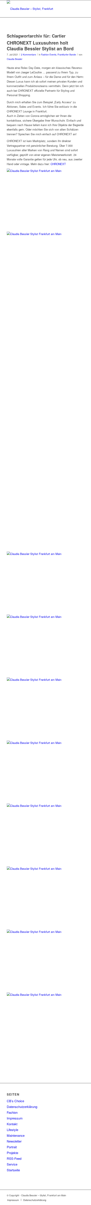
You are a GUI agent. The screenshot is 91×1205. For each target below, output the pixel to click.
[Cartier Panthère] (45, 615)
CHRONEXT (58, 164)
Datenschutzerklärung (22, 1106)
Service (12, 1164)
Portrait (12, 1147)
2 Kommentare (28, 54)
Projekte (12, 1152)
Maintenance (16, 1135)
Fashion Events (48, 54)
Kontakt (12, 1124)
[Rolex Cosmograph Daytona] (45, 992)
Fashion (12, 1112)
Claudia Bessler (14, 59)
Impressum (15, 1118)
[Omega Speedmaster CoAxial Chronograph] (45, 740)
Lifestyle (12, 1129)
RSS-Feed (14, 1158)
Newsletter (14, 1141)
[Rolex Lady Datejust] (45, 866)
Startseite (13, 1170)
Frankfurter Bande (67, 54)
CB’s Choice (15, 1101)
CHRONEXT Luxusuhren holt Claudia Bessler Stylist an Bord (40, 45)
